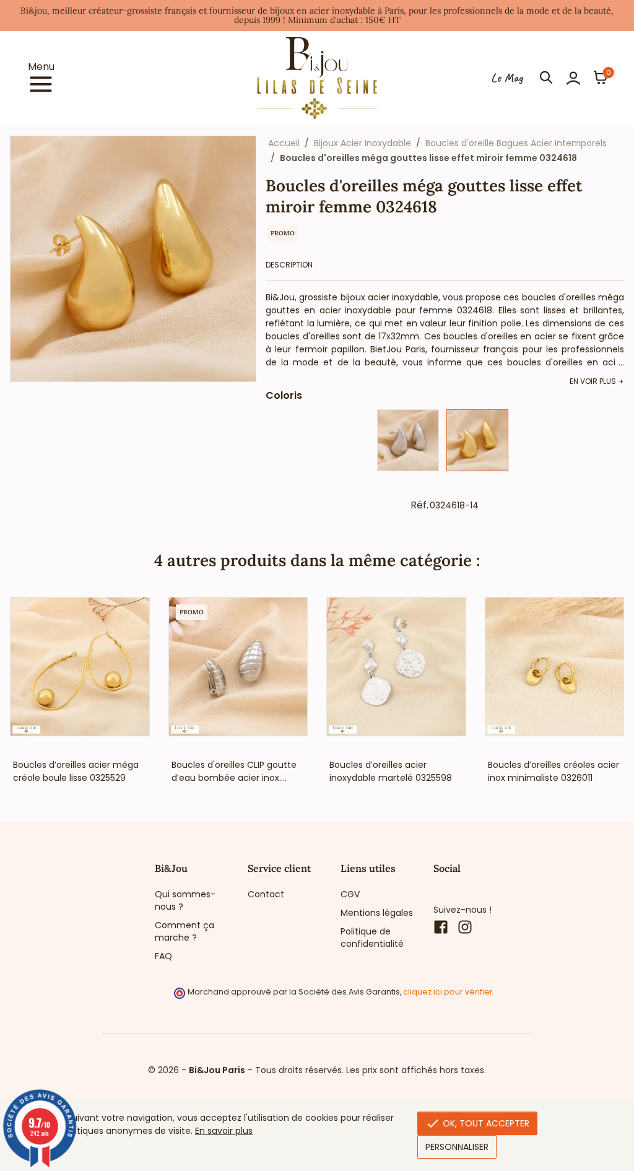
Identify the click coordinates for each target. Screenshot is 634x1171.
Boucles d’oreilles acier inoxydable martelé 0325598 (390, 771)
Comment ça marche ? (184, 931)
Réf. (419, 505)
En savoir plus (224, 1131)
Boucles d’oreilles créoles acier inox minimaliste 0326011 (553, 771)
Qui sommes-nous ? (185, 900)
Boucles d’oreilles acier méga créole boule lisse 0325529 (76, 771)
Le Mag (507, 78)
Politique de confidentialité (372, 937)
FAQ (163, 956)
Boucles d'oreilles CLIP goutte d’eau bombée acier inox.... (234, 771)
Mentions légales (377, 913)
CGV (350, 894)
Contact (266, 894)
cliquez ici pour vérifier (448, 991)
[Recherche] (546, 78)
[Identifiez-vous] (573, 78)
